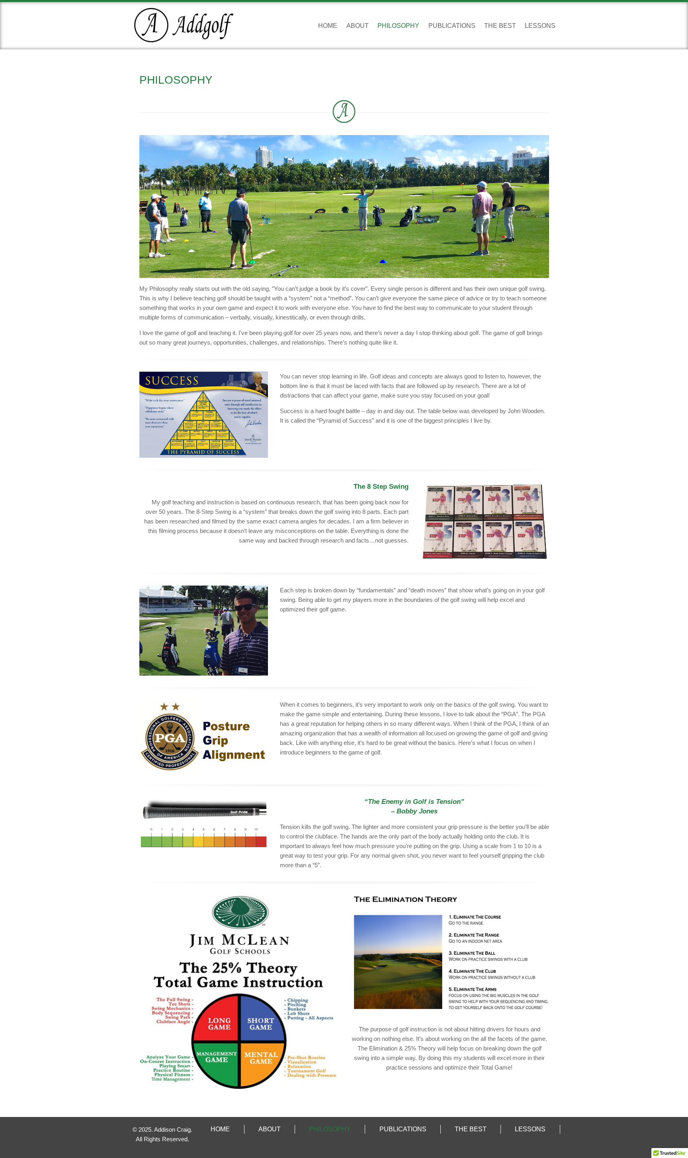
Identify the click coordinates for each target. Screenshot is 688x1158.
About (357, 25)
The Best (500, 25)
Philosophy (398, 25)
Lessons (540, 25)
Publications (451, 25)
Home (327, 25)
